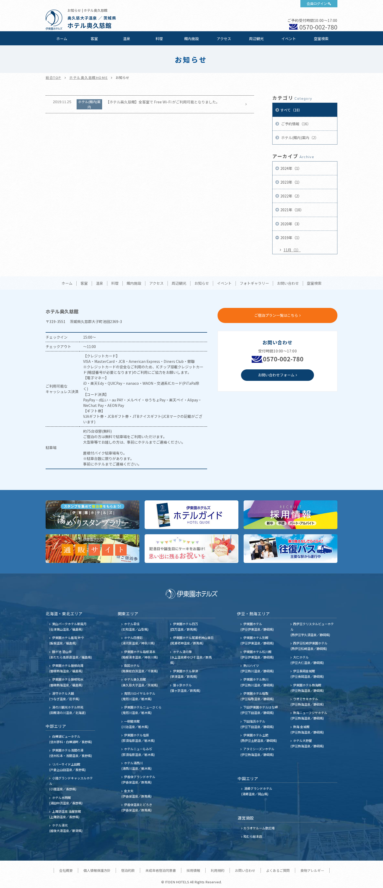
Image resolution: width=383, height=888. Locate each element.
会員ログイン (317, 3)
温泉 (126, 38)
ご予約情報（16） (295, 123)
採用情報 (193, 870)
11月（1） (292, 249)
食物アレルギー (312, 870)
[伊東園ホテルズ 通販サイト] (92, 548)
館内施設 (191, 38)
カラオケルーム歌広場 (259, 828)
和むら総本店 (252, 836)
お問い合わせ (288, 283)
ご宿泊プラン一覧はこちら (276, 315)
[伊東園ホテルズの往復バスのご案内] (290, 548)
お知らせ (201, 283)
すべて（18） (291, 110)
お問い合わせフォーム (276, 374)
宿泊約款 (128, 870)
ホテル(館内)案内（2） (299, 137)
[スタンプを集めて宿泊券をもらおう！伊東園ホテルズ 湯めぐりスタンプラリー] (92, 514)
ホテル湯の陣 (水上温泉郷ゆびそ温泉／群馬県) (191, 657)
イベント (288, 38)
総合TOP (53, 77)
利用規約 (217, 870)
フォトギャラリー (254, 283)
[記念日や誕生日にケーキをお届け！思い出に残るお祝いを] (191, 548)
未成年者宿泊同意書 (160, 870)
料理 (159, 38)
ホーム (61, 38)
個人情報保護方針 (96, 870)
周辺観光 (256, 38)
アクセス (224, 38)
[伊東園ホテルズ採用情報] (290, 514)
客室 (94, 38)
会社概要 (66, 870)
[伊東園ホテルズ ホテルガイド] (191, 514)
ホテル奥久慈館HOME (88, 77)
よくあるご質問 (278, 870)
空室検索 (321, 38)
